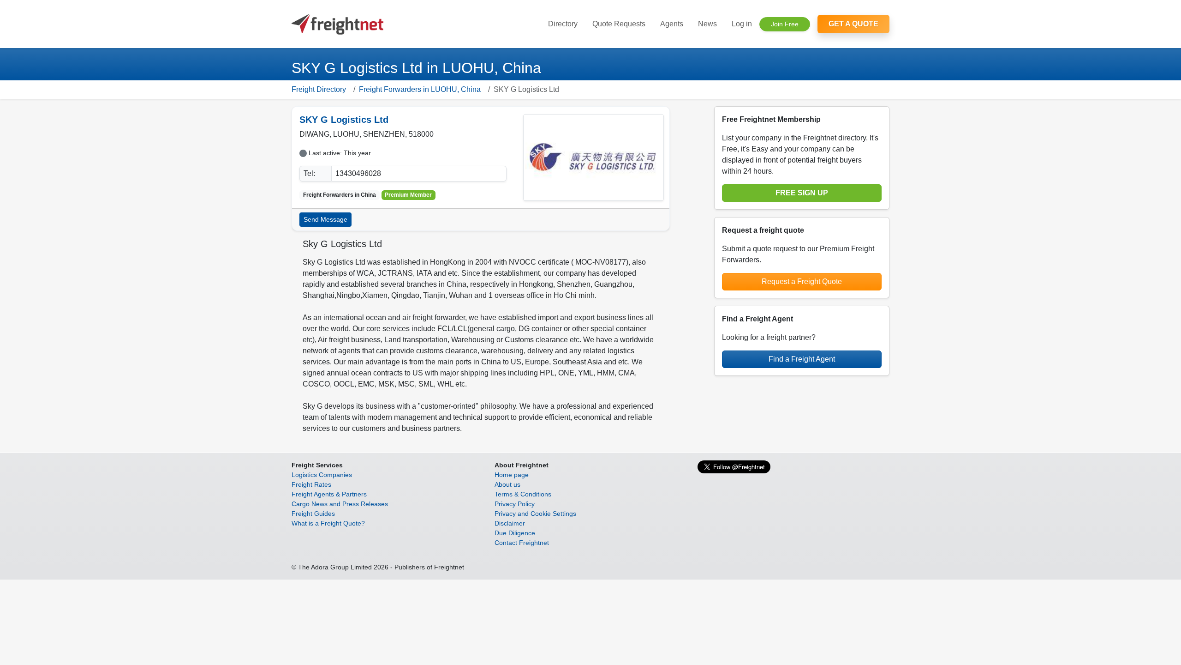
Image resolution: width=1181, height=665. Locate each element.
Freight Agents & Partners (329, 494)
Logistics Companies (322, 474)
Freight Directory (319, 89)
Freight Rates (311, 484)
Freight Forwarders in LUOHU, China (420, 89)
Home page (512, 474)
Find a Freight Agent (802, 359)
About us (507, 484)
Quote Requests (618, 24)
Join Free (785, 24)
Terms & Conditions (523, 494)
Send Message (325, 219)
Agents (671, 24)
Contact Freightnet (522, 542)
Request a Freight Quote (802, 281)
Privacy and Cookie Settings (535, 513)
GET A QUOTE (853, 24)
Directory (563, 24)
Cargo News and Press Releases (340, 504)
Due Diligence (515, 533)
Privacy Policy (515, 504)
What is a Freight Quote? (328, 523)
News (707, 24)
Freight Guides (313, 513)
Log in (742, 24)
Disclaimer (510, 523)
